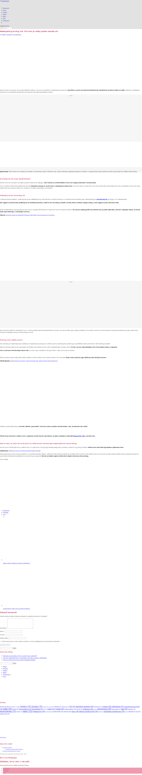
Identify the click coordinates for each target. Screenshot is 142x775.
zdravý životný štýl (88, 711)
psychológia (8, 711)
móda (59, 709)
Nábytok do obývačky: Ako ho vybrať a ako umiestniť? (20, 656)
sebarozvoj (39, 711)
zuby (126, 711)
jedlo (7, 708)
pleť (124, 709)
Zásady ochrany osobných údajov (14, 749)
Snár (4, 676)
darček (57, 706)
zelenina (100, 711)
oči (95, 709)
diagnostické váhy (79, 436)
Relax (4, 672)
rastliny (19, 711)
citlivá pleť (51, 706)
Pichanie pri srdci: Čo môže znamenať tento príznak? (24, 451)
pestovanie (116, 709)
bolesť (18, 706)
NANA (4, 34)
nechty (79, 709)
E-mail (2, 635)
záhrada (132, 711)
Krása (5, 666)
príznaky (131, 709)
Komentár (3, 628)
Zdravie (9, 34)
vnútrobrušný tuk (101, 199)
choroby (36, 706)
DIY (73, 706)
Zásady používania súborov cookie (11, 751)
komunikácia (25, 709)
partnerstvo (104, 709)
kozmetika (37, 709)
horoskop (98, 706)
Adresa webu (4, 638)
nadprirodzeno (70, 709)
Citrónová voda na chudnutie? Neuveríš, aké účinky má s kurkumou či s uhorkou (30, 215)
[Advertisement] (71, 119)
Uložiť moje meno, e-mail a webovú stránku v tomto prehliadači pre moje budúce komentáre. (31, 641)
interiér (107, 706)
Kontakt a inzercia (7, 747)
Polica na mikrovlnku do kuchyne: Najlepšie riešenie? (19, 660)
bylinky (25, 706)
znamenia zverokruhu (114, 711)
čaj (138, 711)
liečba (51, 709)
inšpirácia (118, 706)
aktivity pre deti (5, 706)
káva (45, 709)
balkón (14, 706)
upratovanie (57, 711)
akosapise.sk (3, 737)
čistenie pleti (5, 713)
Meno (2, 631)
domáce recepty (85, 706)
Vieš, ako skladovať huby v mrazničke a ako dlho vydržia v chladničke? (25, 658)
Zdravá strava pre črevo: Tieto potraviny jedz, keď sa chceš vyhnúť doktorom (34, 361)
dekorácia (65, 706)
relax (28, 711)
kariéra (15, 709)
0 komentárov (16, 34)
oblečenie (88, 709)
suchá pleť (48, 711)
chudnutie (45, 706)
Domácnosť (6, 20)
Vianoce (67, 711)
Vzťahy (5, 670)
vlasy (75, 711)
